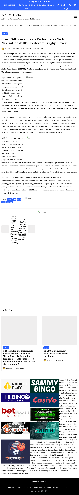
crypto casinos (39, 470)
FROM (9, 200)
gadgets (4, 34)
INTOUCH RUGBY (11, 15)
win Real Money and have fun (59, 445)
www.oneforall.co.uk (54, 132)
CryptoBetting (65, 380)
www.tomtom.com (25, 72)
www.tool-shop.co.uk (9, 193)
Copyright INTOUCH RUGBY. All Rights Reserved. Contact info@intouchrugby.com (39, 487)
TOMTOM (9, 202)
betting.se (34, 455)
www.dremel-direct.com (64, 190)
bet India (56, 463)
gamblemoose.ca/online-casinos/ (64, 452)
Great (19, 200)
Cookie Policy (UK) (39, 481)
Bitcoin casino (24, 473)
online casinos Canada (61, 468)
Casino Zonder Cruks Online (53, 450)
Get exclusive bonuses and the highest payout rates (68, 416)
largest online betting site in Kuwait (68, 406)
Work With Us (28, 8)
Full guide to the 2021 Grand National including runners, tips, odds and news (52, 447)
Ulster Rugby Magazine (46, 5)
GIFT (14, 200)
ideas (3, 202)
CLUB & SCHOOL (9, 5)
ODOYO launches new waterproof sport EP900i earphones (55, 353)
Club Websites (22, 5)
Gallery (33, 5)
